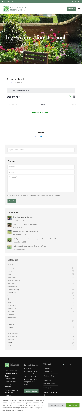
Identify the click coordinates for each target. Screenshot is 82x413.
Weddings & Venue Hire (50, 394)
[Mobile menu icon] (79, 8)
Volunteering (48, 364)
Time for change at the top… (23, 217)
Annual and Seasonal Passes (49, 382)
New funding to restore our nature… (25, 224)
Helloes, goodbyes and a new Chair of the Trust (29, 246)
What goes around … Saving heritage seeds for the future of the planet (37, 239)
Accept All (73, 405)
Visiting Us (47, 388)
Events (11, 82)
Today (43, 104)
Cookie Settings (57, 405)
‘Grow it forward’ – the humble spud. (25, 232)
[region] (41, 404)
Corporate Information (48, 370)
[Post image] (10, 218)
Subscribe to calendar (40, 112)
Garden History (49, 376)
